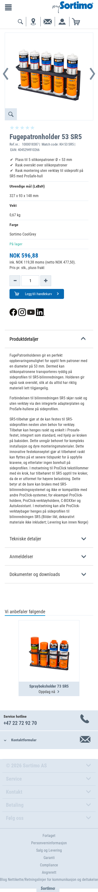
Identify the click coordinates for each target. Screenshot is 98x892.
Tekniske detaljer (25, 539)
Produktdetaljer (24, 339)
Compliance (49, 865)
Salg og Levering (49, 850)
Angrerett (49, 872)
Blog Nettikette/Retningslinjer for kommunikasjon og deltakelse (49, 879)
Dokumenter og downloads (35, 574)
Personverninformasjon (49, 843)
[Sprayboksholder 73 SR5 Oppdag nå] (49, 639)
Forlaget (49, 835)
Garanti (49, 857)
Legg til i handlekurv (38, 294)
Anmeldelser (21, 556)
